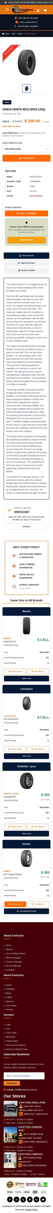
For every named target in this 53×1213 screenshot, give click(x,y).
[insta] (16, 1199)
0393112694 (28, 1165)
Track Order (11, 1033)
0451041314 (42, 1114)
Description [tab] (28, 255)
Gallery (9, 997)
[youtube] (43, 1199)
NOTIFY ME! (27, 240)
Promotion (10, 970)
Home (6, 34)
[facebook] (10, 1199)
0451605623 (41, 1165)
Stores (9, 985)
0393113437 (21, 512)
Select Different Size (12, 143)
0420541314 (41, 1142)
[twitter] (23, 1199)
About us (10, 1001)
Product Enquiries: (13, 207)
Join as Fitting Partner (15, 953)
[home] (19, 10)
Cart (8, 1029)
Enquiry (26, 526)
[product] (26, 625)
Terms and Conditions (16, 1045)
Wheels (9, 949)
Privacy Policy (12, 1041)
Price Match (28, 158)
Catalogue (10, 989)
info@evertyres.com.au (26, 1089)
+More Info (26, 678)
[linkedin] (30, 1199)
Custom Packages (14, 962)
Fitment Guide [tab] (28, 270)
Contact (9, 1009)
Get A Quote (11, 1005)
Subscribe (12, 1083)
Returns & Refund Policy (17, 1049)
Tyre (13, 34)
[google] (36, 1199)
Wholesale (10, 1037)
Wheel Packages (13, 958)
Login (8, 1024)
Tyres (8, 945)
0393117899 (29, 1142)
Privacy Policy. (31, 1209)
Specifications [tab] (28, 263)
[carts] (46, 11)
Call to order (28, 213)
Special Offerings (13, 966)
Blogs (8, 993)
